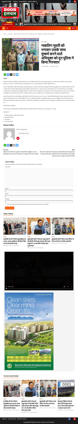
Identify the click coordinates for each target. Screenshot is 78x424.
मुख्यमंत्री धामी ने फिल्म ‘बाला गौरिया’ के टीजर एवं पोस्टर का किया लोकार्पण (48, 403)
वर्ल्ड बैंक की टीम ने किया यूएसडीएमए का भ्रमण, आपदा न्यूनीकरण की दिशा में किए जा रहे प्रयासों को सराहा (14, 241)
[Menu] (7, 28)
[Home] (3, 28)
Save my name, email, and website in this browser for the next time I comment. (28, 204)
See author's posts (24, 133)
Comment (8, 167)
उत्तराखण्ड (45, 41)
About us (15, 1)
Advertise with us (32, 1)
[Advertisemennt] (51, 12)
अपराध (42, 41)
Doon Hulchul (46, 66)
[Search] (67, 28)
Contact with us (23, 1)
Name (7, 188)
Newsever (44, 422)
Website (7, 199)
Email (7, 193)
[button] (7, 28)
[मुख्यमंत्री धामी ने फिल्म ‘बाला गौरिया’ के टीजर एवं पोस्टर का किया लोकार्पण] (63, 226)
